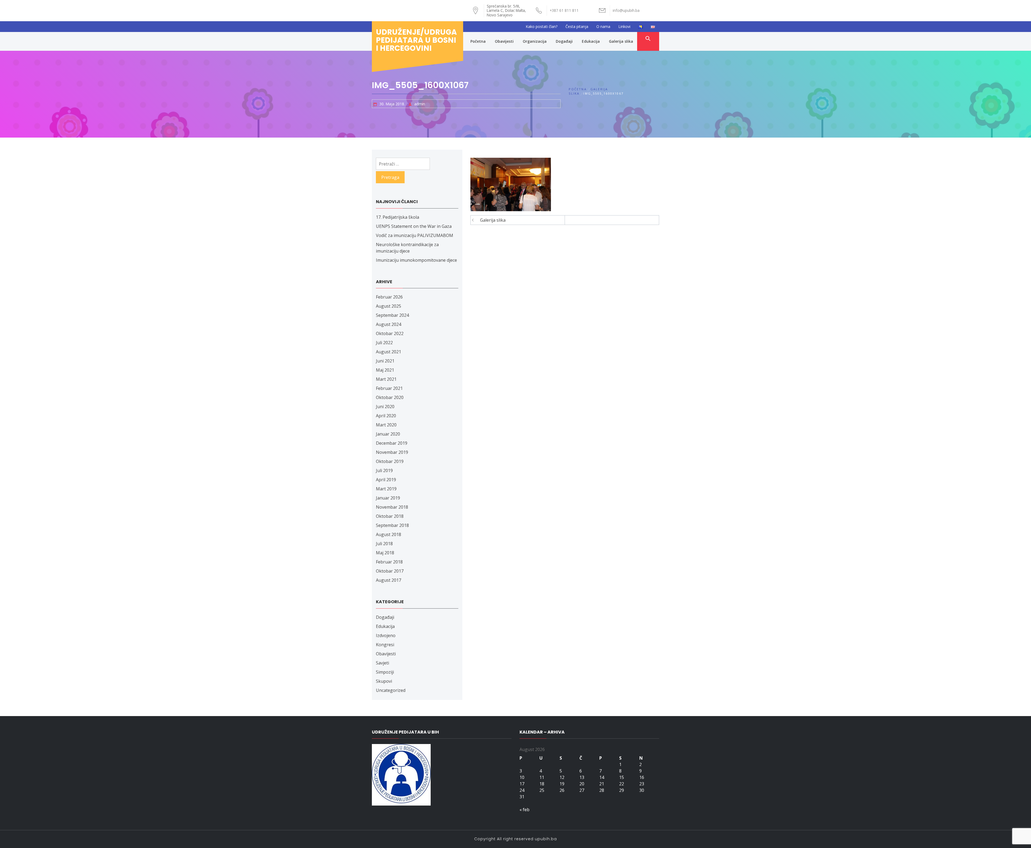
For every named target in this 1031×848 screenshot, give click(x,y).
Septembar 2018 (392, 525)
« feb (524, 810)
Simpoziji (385, 672)
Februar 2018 (389, 562)
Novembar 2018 (392, 507)
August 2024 (388, 324)
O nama (603, 26)
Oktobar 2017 (390, 571)
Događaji (564, 41)
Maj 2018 (385, 553)
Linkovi (624, 26)
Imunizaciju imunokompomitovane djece (416, 260)
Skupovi (384, 681)
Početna (478, 41)
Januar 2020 (388, 434)
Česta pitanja (576, 26)
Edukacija (591, 41)
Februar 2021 (389, 388)
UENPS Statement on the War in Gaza (414, 226)
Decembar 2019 (391, 443)
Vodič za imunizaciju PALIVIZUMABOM (414, 235)
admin (419, 103)
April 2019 (386, 480)
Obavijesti (504, 41)
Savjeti (382, 663)
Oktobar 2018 (390, 516)
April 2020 (386, 416)
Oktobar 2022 (390, 333)
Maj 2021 (385, 370)
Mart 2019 (386, 489)
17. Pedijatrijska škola (397, 217)
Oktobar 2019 (390, 461)
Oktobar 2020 (390, 397)
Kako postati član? (541, 26)
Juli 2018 (384, 544)
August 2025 (388, 306)
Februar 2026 (389, 297)
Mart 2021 (386, 379)
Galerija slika (621, 41)
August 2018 (388, 534)
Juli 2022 (384, 343)
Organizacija (535, 41)
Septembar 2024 (392, 315)
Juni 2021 (385, 361)
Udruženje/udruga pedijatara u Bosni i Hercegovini (416, 40)
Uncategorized (390, 690)
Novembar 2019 (392, 452)
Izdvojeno (385, 635)
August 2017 (388, 580)
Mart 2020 (386, 425)
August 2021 (388, 352)
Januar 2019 (388, 498)
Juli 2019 (384, 470)
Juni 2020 (385, 406)
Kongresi (385, 645)
